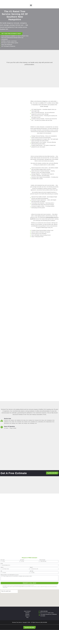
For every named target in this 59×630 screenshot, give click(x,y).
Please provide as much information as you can (9, 574)
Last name (22, 559)
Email (2, 563)
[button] (31, 5)
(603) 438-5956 (43, 622)
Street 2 (31, 567)
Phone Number (42, 559)
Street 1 (2, 567)
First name (3, 559)
